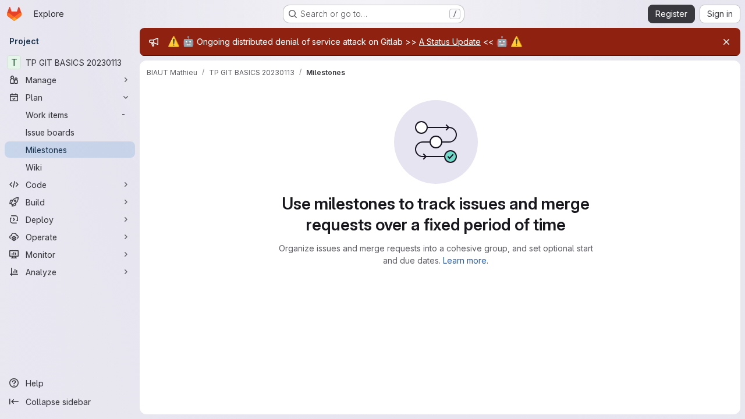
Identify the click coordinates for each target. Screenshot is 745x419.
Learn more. (465, 260)
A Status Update (450, 42)
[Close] (726, 42)
